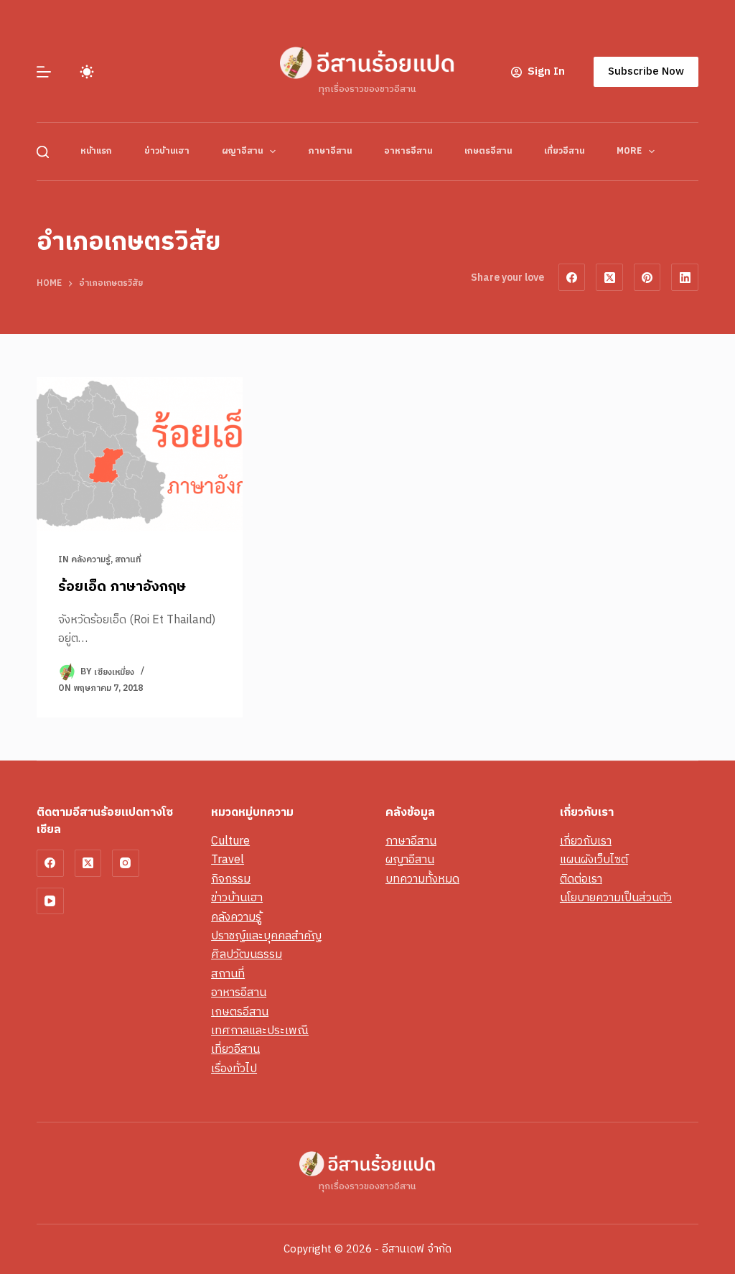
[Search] (43, 152)
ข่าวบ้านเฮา (166, 151)
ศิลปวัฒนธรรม (246, 954)
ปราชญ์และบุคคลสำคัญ (266, 936)
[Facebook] (572, 277)
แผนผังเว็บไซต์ (594, 860)
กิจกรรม (231, 879)
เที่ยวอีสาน (564, 151)
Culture (230, 841)
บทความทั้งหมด (422, 879)
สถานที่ (128, 560)
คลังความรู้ (91, 560)
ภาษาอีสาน (330, 151)
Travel (227, 860)
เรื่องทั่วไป (234, 1069)
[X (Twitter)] (609, 277)
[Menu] (44, 72)
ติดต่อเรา (581, 879)
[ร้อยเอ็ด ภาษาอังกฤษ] (140, 454)
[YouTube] (50, 901)
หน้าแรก (96, 151)
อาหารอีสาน (408, 151)
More (629, 151)
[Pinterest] (647, 277)
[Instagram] (125, 863)
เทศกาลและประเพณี (260, 1031)
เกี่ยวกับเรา (586, 841)
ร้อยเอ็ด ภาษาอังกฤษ (122, 587)
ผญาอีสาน (242, 151)
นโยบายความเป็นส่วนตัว (616, 898)
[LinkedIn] (684, 277)
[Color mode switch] (87, 72)
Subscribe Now (646, 71)
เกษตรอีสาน (488, 151)
